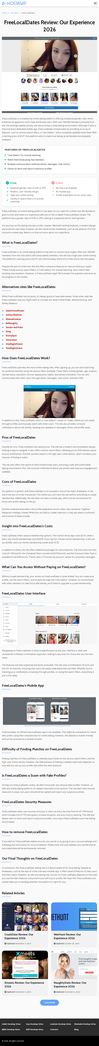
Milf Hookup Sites (34, 1029)
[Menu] (95, 3)
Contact (54, 1029)
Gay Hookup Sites (34, 1024)
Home (4, 13)
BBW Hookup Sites (11, 1029)
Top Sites (14, 13)
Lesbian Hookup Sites (60, 1024)
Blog (76, 1029)
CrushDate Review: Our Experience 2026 (19, 936)
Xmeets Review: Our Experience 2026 (24, 984)
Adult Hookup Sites (11, 1024)
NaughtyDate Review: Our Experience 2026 (70, 984)
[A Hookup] (14, 3)
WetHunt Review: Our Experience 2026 (67, 936)
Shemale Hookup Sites (85, 1024)
